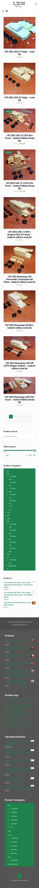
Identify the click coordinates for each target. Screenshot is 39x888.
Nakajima (8, 723)
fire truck (15, 707)
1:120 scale (12, 524)
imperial (28, 713)
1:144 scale (12, 476)
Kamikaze (9, 717)
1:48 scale (12, 500)
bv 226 (16, 704)
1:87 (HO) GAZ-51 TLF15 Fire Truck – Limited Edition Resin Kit (19, 186)
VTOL (19, 725)
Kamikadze (28, 715)
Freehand (22, 707)
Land (8, 518)
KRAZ (15, 718)
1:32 (6, 699)
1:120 (30, 702)
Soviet (22, 723)
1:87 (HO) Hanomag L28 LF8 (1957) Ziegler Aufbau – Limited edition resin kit (19, 366)
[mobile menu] (36, 4)
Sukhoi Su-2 (27, 723)
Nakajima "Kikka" (15, 723)
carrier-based (23, 704)
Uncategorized (11, 566)
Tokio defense (10, 725)
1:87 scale (12, 548)
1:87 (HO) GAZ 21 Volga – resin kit (19, 53)
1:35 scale (12, 494)
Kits (8, 512)
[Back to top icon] (19, 876)
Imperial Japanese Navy (12, 715)
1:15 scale (12, 530)
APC (6, 704)
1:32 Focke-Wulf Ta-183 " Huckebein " (18, 699)
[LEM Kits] (19, 4)
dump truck (30, 704)
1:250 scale (12, 560)
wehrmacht (24, 725)
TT (17, 725)
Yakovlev (18, 728)
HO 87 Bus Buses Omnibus (19, 709)
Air (8, 471)
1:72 (10, 506)
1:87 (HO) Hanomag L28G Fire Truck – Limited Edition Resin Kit (19, 400)
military (18, 720)
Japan (22, 715)
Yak (15, 728)
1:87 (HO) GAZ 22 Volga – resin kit (19, 98)
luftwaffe (10, 720)
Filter (7, 455)
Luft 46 (20, 717)
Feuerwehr (8, 707)
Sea (8, 554)
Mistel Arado (24, 720)
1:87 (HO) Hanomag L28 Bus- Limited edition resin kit (19, 326)
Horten (19, 713)
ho (26, 706)
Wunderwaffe (9, 728)
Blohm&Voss (10, 704)
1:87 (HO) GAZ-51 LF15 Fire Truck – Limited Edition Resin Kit (19, 138)
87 (33, 702)
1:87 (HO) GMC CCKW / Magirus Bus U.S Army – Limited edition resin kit (19, 234)
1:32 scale (12, 488)
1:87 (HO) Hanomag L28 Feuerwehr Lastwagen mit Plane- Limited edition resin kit (19, 279)
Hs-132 (23, 713)
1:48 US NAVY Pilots (19, 702)
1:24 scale (12, 482)
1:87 (27, 701)
